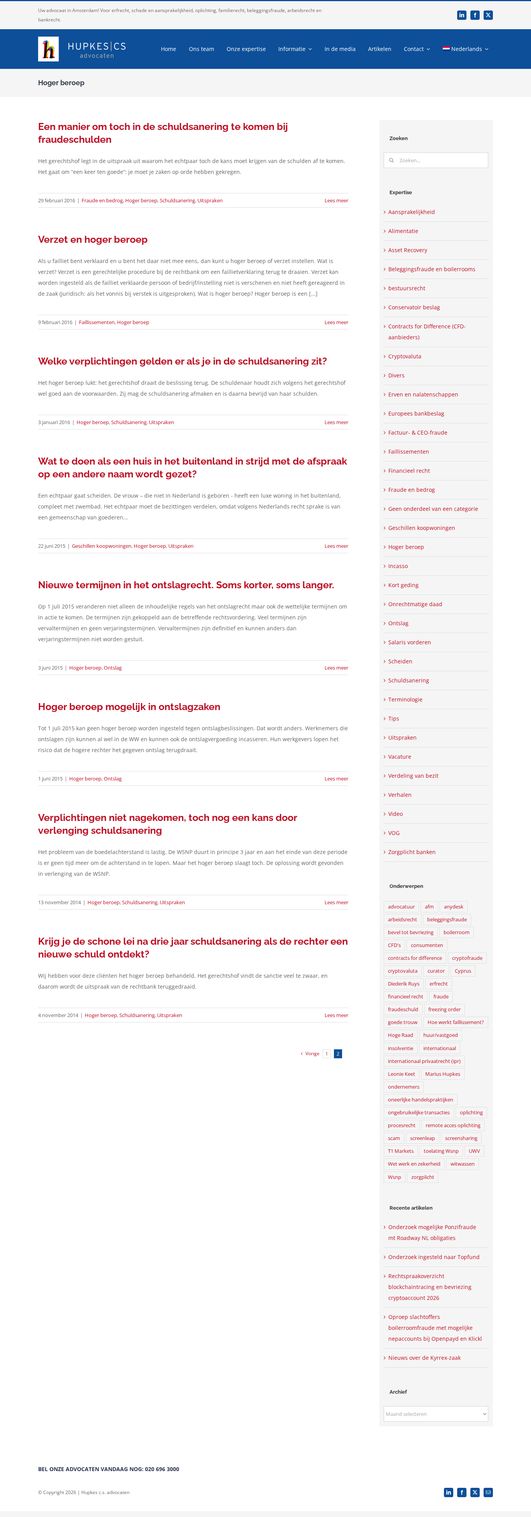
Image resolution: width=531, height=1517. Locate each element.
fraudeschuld (403, 1009)
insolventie (400, 1048)
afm (429, 906)
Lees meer (336, 200)
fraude (441, 996)
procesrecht (402, 1125)
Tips (393, 718)
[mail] (488, 1492)
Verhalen (400, 794)
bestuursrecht (406, 288)
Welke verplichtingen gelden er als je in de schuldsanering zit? (182, 361)
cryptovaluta (402, 971)
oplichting (471, 1112)
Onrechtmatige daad (415, 604)
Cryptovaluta (404, 356)
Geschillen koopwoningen (101, 545)
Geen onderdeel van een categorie (433, 508)
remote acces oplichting (453, 1125)
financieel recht (405, 996)
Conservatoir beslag (414, 307)
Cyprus (463, 971)
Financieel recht (409, 470)
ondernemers (403, 1087)
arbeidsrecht (402, 919)
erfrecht (439, 983)
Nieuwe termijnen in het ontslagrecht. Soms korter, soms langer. (186, 585)
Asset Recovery (407, 250)
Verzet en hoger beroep (93, 239)
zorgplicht (422, 1177)
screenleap (422, 1138)
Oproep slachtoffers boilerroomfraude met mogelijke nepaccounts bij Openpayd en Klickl (435, 1327)
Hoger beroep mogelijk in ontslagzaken (129, 706)
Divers (396, 375)
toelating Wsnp (441, 1151)
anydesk (453, 906)
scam (394, 1138)
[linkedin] (461, 15)
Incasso (398, 566)
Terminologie (405, 699)
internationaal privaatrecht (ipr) (424, 1061)
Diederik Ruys (403, 983)
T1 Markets (401, 1151)
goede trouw (402, 1022)
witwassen (463, 1164)
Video (395, 813)
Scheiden (400, 661)
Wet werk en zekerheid (414, 1164)
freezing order (444, 1009)
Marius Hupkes (442, 1074)
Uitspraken (210, 200)
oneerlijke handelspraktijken (420, 1099)
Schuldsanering (177, 200)
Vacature (399, 756)
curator (436, 971)
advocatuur (401, 906)
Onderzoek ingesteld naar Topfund (434, 1257)
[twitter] (488, 15)
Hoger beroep (141, 200)
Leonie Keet (401, 1074)
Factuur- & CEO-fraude (417, 432)
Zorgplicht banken (412, 852)
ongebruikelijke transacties (419, 1112)
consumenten (427, 945)
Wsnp (394, 1177)
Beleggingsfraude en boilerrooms (431, 269)
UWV (474, 1151)
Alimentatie (403, 231)
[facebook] (475, 15)
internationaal (439, 1048)
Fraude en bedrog (102, 200)
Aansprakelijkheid (411, 212)
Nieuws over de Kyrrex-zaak (424, 1357)
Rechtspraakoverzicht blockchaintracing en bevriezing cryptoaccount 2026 (430, 1286)
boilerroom (457, 932)
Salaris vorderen (409, 642)
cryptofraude (467, 958)
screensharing (461, 1138)
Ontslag (113, 667)
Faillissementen (97, 322)
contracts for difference (415, 958)
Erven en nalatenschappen (423, 394)
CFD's (394, 945)
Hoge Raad (400, 1035)
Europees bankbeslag (416, 413)
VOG (394, 833)
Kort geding (403, 585)
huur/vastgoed (440, 1035)
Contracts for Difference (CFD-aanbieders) (427, 332)
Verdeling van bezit (413, 775)
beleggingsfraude (447, 919)
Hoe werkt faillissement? (456, 1022)
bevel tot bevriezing (410, 932)
